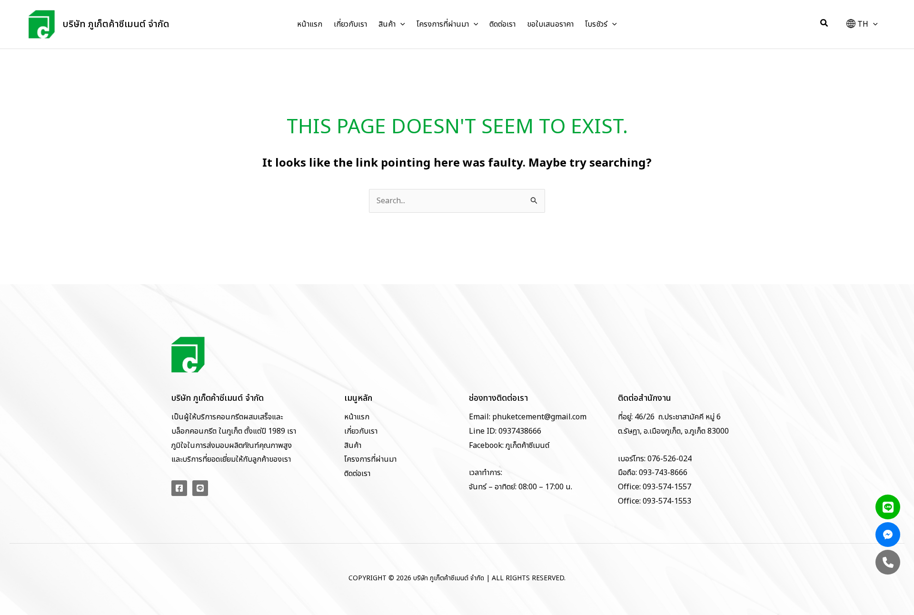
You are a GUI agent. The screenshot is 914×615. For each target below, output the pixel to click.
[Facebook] (179, 488)
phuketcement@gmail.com (539, 417)
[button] (400, 24)
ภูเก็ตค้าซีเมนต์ (527, 445)
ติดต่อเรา (357, 473)
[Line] (200, 488)
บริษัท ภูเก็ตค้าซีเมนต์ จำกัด (115, 24)
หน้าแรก (356, 417)
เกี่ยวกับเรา (361, 431)
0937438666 (519, 431)
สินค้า (352, 445)
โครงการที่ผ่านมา (370, 459)
